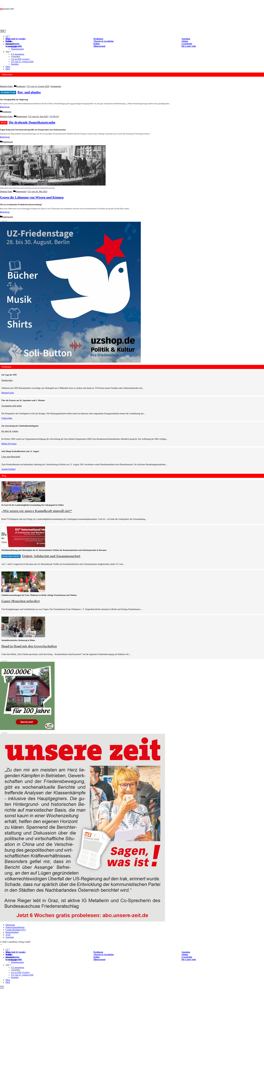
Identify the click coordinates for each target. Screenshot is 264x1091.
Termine (9, 41)
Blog (8, 39)
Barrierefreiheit (12, 932)
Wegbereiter (7, 380)
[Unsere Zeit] (35, 28)
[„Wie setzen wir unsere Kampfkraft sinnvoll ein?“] (23, 501)
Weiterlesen (4, 107)
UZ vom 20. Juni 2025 (38, 116)
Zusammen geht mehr (11, 406)
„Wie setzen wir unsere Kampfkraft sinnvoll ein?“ (36, 511)
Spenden (15, 64)
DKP (8, 69)
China (13, 46)
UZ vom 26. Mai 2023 (37, 191)
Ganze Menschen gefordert (20, 601)
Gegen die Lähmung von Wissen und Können (32, 197)
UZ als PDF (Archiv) (20, 59)
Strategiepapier (17, 49)
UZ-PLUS (54, 116)
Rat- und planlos (29, 92)
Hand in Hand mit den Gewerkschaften (29, 646)
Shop (8, 66)
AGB (8, 935)
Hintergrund (21, 116)
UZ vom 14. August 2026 (38, 86)
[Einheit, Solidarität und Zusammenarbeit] (23, 546)
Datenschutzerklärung (15, 927)
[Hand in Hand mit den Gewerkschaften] (23, 636)
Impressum (10, 925)
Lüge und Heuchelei (10, 457)
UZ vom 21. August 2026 (22, 61)
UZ (7, 36)
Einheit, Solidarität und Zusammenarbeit (51, 556)
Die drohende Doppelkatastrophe (32, 122)
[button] (1, 944)
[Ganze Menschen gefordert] (23, 591)
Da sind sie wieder (9, 431)
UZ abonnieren (17, 54)
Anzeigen (10, 937)
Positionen (20, 86)
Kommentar (56, 86)
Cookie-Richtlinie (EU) (16, 930)
